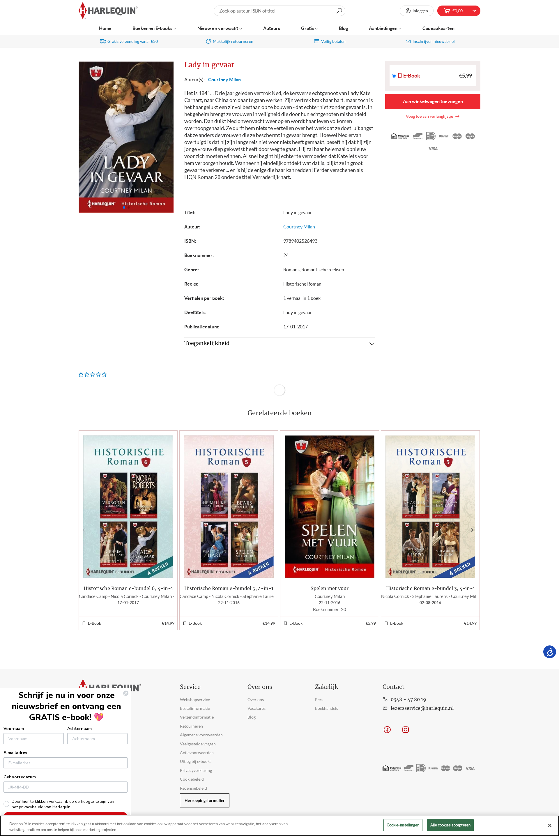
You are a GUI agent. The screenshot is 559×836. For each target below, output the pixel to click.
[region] (279, 825)
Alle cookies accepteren (450, 825)
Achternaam (79, 728)
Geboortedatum (19, 777)
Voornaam (13, 728)
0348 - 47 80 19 (408, 699)
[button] (167, 137)
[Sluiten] (549, 825)
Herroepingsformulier (205, 800)
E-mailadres (15, 753)
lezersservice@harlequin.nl (422, 708)
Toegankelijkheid (206, 343)
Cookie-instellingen (403, 825)
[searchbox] (279, 11)
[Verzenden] (339, 11)
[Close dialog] (126, 693)
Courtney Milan (224, 79)
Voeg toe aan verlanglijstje (430, 116)
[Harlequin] (108, 11)
